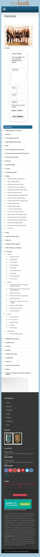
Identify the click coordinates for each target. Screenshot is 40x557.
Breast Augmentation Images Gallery (17, 189)
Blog (7, 146)
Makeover (8, 240)
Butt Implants (13, 259)
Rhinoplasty (13, 328)
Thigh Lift (10, 228)
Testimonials (9, 358)
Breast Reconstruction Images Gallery (18, 195)
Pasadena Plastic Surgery (13, 244)
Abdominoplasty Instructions (14, 130)
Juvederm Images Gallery (15, 209)
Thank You (8, 361)
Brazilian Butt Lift (14, 257)
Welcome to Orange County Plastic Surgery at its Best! (18, 373)
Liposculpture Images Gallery (15, 211)
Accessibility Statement (12, 138)
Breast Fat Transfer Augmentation (19, 295)
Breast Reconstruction (16, 308)
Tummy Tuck (13, 279)
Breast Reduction (15, 311)
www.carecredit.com (9, 536)
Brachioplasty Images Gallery (15, 184)
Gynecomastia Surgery (16, 333)
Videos (8, 369)
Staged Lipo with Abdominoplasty (17, 225)
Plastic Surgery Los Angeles (13, 248)
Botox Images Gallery (13, 181)
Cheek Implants (14, 317)
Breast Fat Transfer (15, 293)
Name (14, 88)
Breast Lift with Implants (16, 305)
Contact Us (9, 421)
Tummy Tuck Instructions (13, 365)
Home (7, 232)
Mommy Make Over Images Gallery (17, 217)
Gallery (8, 176)
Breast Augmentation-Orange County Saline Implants (20, 289)
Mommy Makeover (15, 276)
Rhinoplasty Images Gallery (15, 222)
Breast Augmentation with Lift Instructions (17, 153)
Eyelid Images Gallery (14, 203)
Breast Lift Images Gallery (15, 192)
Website (14, 102)
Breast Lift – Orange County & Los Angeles (19, 301)
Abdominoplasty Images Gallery (16, 179)
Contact (8, 168)
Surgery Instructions (11, 354)
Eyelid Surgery (14, 322)
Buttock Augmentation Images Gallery (18, 200)
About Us (8, 134)
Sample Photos (10, 342)
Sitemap (8, 350)
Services (8, 346)
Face (9, 314)
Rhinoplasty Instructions (12, 339)
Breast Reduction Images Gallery (16, 198)
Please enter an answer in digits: (18, 106)
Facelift (12, 325)
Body (9, 254)
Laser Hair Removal (15, 270)
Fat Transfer (13, 268)
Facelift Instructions (11, 172)
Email (14, 95)
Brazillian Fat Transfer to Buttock (16, 187)
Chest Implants (14, 265)
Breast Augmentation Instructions (15, 149)
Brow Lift (8, 161)
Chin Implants (14, 319)
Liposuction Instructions (12, 236)
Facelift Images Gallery (14, 206)
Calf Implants (13, 262)
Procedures (9, 251)
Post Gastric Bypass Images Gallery (17, 220)
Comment (15, 70)
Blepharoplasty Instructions (13, 142)
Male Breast (11, 331)
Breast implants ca (15, 298)
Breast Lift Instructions (12, 157)
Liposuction (13, 273)
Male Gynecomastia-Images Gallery (17, 214)
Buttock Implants (10, 165)
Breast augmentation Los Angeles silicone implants (19, 285)
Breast (9, 282)
